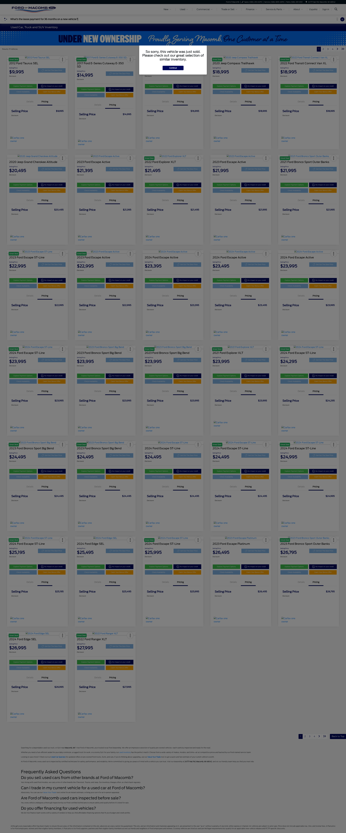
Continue (173, 68)
